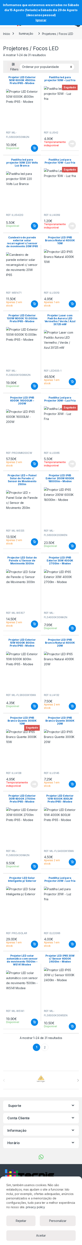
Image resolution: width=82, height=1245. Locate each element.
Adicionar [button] (31, 148)
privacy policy (35, 1207)
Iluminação (26, 33)
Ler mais (72, 143)
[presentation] (78, 1080)
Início (6, 33)
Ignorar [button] (41, 20)
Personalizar (57, 1221)
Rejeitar (21, 1221)
